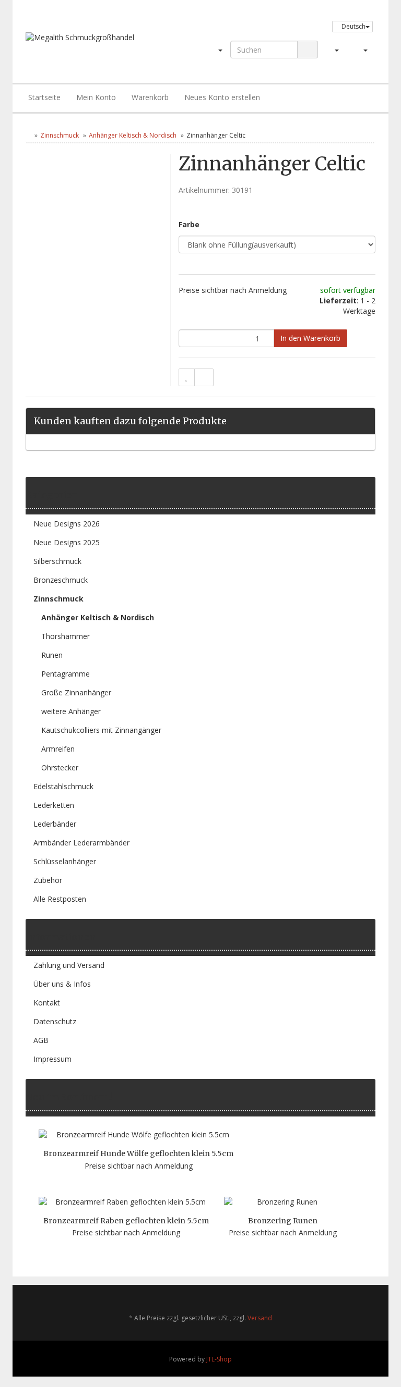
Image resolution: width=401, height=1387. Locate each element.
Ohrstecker (59, 767)
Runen (52, 655)
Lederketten (53, 805)
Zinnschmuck (59, 135)
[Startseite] (28, 135)
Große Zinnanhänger (76, 692)
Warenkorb (150, 97)
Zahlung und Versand (68, 965)
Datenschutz (54, 1021)
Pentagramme (65, 674)
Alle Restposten (59, 899)
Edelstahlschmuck (63, 786)
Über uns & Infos (62, 984)
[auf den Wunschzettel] (187, 377)
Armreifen (58, 749)
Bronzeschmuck (60, 580)
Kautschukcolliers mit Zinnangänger (101, 730)
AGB (41, 1040)
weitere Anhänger (71, 711)
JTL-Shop (219, 1359)
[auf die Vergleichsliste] (204, 377)
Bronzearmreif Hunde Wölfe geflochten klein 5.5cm (138, 1153)
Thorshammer (65, 636)
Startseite (44, 97)
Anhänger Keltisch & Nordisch (132, 135)
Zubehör (47, 880)
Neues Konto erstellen (222, 97)
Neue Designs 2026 (66, 524)
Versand (259, 1318)
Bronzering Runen (282, 1220)
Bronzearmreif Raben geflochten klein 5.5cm (126, 1220)
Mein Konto (96, 97)
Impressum (52, 1059)
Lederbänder (54, 824)
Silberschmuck (57, 561)
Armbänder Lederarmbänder (81, 843)
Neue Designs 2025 (66, 542)
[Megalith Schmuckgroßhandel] (94, 47)
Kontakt (46, 1003)
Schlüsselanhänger (64, 861)
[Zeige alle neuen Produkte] (371, 1097)
